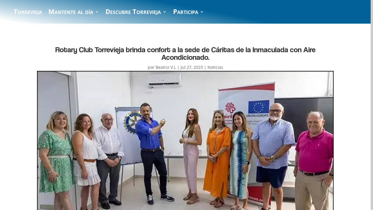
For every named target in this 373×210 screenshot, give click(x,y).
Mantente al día (70, 13)
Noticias (215, 67)
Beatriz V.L (166, 67)
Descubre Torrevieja (133, 13)
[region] (186, 105)
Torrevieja (28, 13)
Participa (185, 13)
